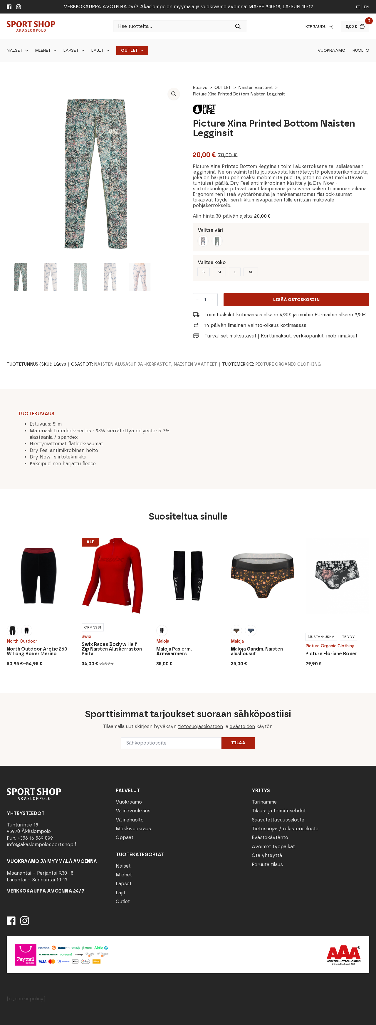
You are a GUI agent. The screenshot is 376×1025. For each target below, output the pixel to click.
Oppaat (124, 837)
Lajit (97, 50)
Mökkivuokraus (133, 828)
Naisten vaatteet (255, 87)
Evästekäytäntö (270, 837)
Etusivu (200, 87)
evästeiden (242, 726)
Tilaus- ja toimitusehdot (279, 811)
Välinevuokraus (133, 811)
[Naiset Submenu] (25, 50)
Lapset (71, 50)
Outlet (129, 50)
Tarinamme (264, 802)
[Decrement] (197, 300)
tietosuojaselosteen (200, 726)
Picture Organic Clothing (288, 364)
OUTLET (222, 87)
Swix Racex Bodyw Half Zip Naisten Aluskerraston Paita (112, 649)
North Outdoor (22, 641)
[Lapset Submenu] (81, 50)
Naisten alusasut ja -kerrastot (132, 364)
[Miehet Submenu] (53, 50)
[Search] (238, 26)
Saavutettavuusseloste (278, 820)
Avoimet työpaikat (273, 846)
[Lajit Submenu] (106, 50)
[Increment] (213, 300)
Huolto (360, 50)
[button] (174, 94)
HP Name (6, 697)
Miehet (43, 50)
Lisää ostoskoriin (296, 299)
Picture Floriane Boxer (331, 653)
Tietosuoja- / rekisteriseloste (285, 828)
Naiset (15, 50)
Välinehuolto (130, 820)
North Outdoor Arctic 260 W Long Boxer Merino (37, 651)
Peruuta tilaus (267, 864)
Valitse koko (212, 262)
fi (358, 6)
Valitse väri (210, 230)
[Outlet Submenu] (140, 50)
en (366, 6)
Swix (86, 636)
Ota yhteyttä (267, 855)
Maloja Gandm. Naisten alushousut (257, 651)
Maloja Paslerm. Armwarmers (174, 651)
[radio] (203, 240)
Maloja (162, 641)
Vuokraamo (331, 50)
